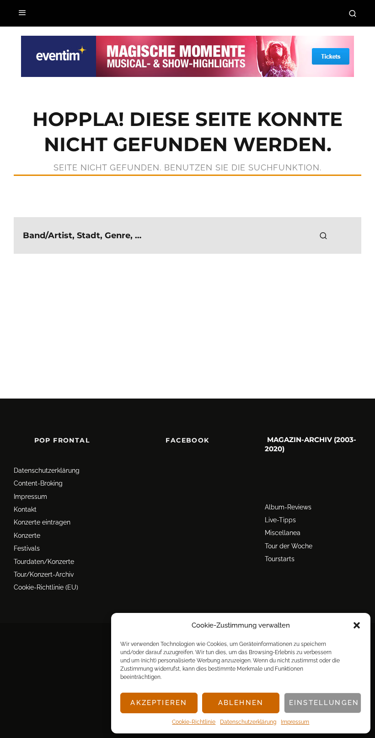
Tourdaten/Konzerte (44, 561)
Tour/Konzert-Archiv (44, 574)
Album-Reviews (288, 507)
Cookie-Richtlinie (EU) (46, 587)
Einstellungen (324, 703)
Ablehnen (240, 703)
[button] (356, 625)
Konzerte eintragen (42, 522)
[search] (323, 235)
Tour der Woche (288, 546)
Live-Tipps (280, 520)
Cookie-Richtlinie (193, 722)
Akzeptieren (158, 703)
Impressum (295, 722)
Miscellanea (282, 533)
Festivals (27, 548)
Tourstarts (280, 559)
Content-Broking (38, 483)
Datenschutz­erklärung (248, 722)
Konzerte (27, 535)
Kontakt (25, 509)
